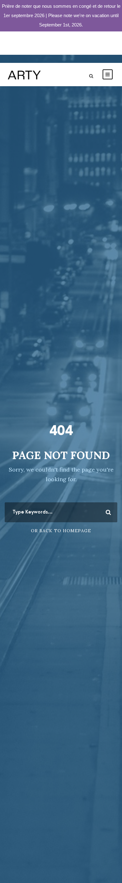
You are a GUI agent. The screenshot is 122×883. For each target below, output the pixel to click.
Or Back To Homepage (61, 530)
